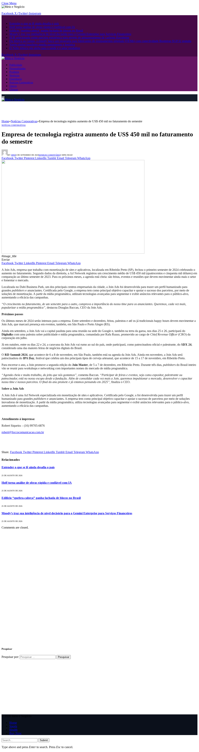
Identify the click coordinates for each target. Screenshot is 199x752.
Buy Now (15, 733)
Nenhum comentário (49, 155)
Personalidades (17, 68)
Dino (13, 155)
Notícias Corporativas (21, 82)
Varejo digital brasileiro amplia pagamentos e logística (42, 44)
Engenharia (15, 78)
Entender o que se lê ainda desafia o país (34, 23)
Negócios (14, 75)
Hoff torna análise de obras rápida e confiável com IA (42, 27)
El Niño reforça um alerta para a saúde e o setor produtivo (44, 48)
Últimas (13, 89)
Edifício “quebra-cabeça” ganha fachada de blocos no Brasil (46, 30)
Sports (13, 726)
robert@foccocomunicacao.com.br (23, 432)
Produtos (14, 71)
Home (13, 722)
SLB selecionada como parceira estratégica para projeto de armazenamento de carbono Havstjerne (69, 37)
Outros (13, 85)
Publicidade (15, 64)
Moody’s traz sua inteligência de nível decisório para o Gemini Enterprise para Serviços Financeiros (70, 34)
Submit (44, 740)
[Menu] (3, 97)
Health (13, 729)
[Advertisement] (72, 110)
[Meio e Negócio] (13, 58)
